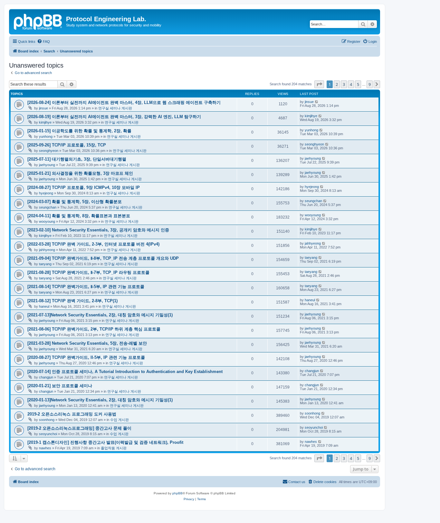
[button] (319, 84)
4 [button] (351, 84)
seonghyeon (48, 151)
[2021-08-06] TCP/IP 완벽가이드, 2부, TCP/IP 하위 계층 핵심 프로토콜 (93, 329)
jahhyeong (47, 250)
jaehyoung (47, 165)
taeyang (45, 264)
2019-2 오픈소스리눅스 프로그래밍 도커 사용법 (71, 414)
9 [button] (369, 84)
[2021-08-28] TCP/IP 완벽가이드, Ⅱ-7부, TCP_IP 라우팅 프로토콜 (88, 272)
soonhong (46, 420)
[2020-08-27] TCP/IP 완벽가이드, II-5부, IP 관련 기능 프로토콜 (86, 357)
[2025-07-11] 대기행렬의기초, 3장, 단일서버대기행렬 (76, 159)
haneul (44, 306)
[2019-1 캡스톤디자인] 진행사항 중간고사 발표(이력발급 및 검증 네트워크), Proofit (105, 442)
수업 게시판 (119, 420)
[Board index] (38, 21)
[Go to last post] (317, 102)
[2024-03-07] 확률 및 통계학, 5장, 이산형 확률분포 (74, 201)
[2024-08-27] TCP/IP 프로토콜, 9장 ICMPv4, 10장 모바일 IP (83, 187)
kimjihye (45, 122)
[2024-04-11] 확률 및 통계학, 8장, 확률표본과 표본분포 (78, 215)
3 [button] (344, 84)
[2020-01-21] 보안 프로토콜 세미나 (59, 385)
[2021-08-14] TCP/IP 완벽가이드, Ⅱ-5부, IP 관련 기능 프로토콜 (85, 286)
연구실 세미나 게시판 (115, 108)
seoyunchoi (48, 434)
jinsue (43, 108)
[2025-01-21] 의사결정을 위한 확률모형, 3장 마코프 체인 (80, 173)
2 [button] (337, 84)
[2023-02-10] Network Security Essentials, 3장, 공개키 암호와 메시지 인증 (98, 230)
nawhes (45, 448)
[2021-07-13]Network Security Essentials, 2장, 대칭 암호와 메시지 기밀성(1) (100, 315)
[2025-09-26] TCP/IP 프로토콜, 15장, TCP (66, 145)
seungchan (47, 207)
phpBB (177, 493)
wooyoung (47, 221)
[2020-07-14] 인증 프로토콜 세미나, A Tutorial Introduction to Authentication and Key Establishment (125, 371)
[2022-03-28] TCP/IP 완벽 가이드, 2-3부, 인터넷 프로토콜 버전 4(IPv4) (93, 244)
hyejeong (46, 193)
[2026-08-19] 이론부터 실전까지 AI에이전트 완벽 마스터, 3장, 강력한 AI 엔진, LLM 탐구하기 (114, 116)
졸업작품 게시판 (114, 448)
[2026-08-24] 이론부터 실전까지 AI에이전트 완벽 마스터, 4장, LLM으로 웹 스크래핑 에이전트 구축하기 (124, 102)
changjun (46, 377)
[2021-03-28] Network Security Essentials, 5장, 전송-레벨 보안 (87, 343)
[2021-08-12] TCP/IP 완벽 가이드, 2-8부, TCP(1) (72, 300)
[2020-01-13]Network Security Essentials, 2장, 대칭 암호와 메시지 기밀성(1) (100, 399)
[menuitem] (43, 41)
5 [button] (358, 84)
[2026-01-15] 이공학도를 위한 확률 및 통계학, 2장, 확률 (79, 130)
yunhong (46, 136)
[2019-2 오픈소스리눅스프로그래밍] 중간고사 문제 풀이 (79, 428)
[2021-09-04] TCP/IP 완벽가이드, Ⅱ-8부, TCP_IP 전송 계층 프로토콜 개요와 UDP (103, 258)
